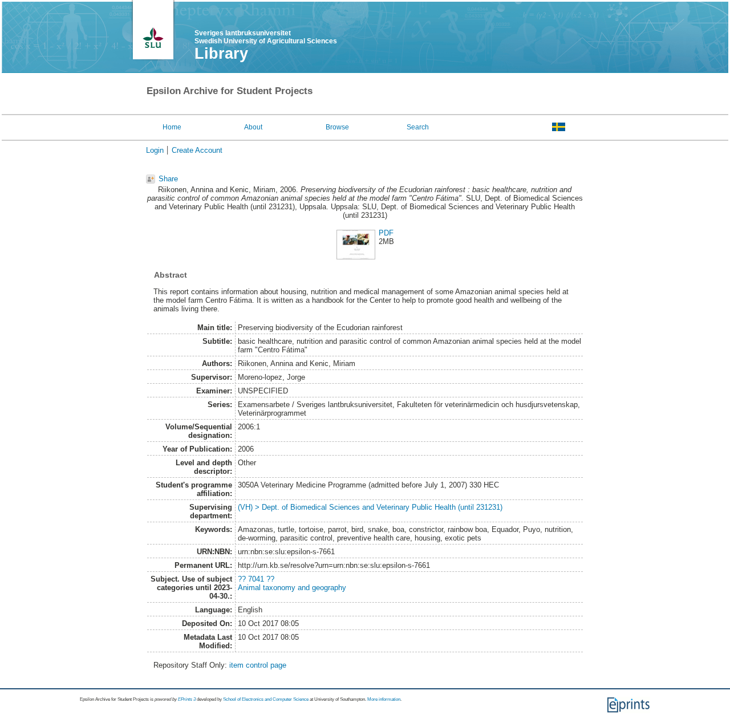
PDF (386, 233)
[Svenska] (558, 127)
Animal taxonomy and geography (292, 587)
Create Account (197, 150)
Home (172, 127)
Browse (337, 127)
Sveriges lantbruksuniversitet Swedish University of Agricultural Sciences (265, 37)
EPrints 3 (187, 699)
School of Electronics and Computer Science (266, 699)
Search (418, 127)
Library (221, 53)
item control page (257, 665)
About (253, 127)
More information (383, 699)
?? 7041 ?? (256, 579)
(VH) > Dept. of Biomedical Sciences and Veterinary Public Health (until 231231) (370, 507)
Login (155, 150)
